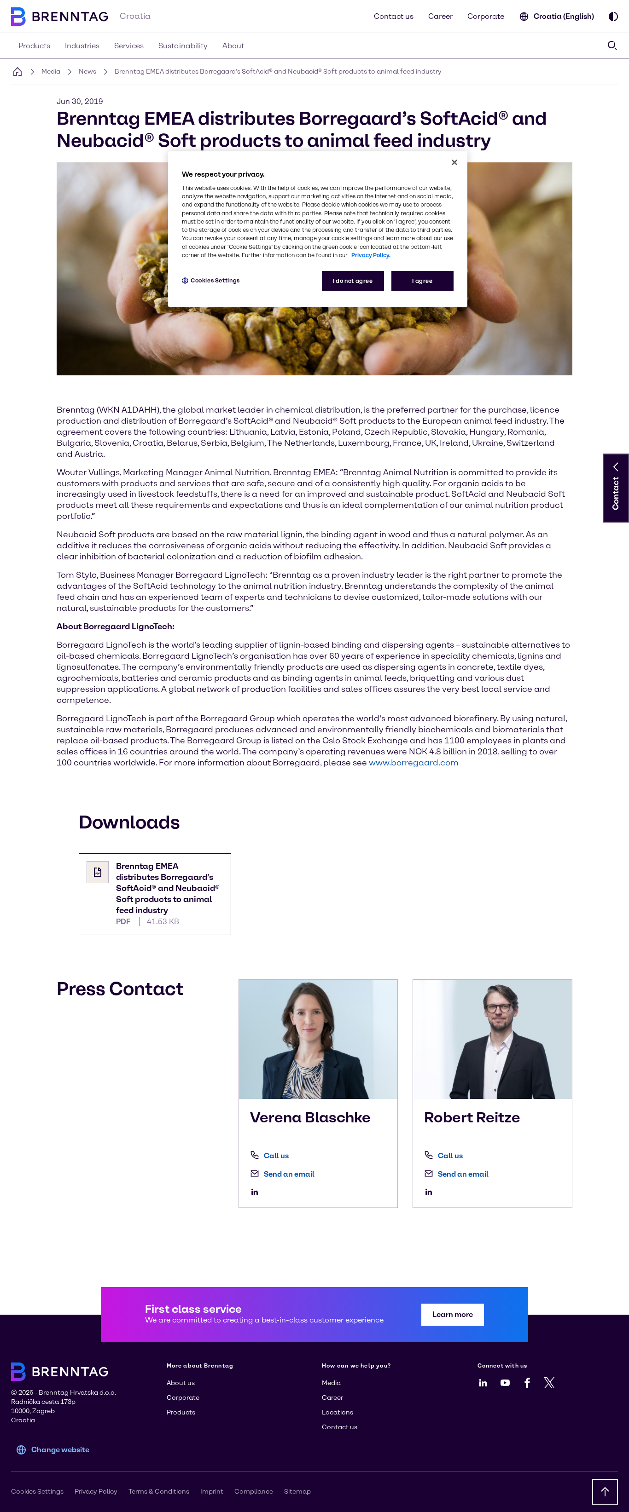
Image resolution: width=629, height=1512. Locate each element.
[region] (317, 229)
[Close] (454, 162)
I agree (422, 280)
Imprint (211, 1491)
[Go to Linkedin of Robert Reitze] (431, 1191)
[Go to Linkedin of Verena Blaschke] (257, 1191)
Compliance (253, 1491)
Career (440, 16)
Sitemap (297, 1491)
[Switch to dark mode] (613, 16)
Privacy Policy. (370, 255)
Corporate (485, 16)
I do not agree (353, 280)
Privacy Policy (96, 1491)
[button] (616, 466)
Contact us (394, 16)
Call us (276, 1155)
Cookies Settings (215, 280)
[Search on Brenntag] (612, 45)
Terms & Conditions (158, 1491)
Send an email (289, 1174)
